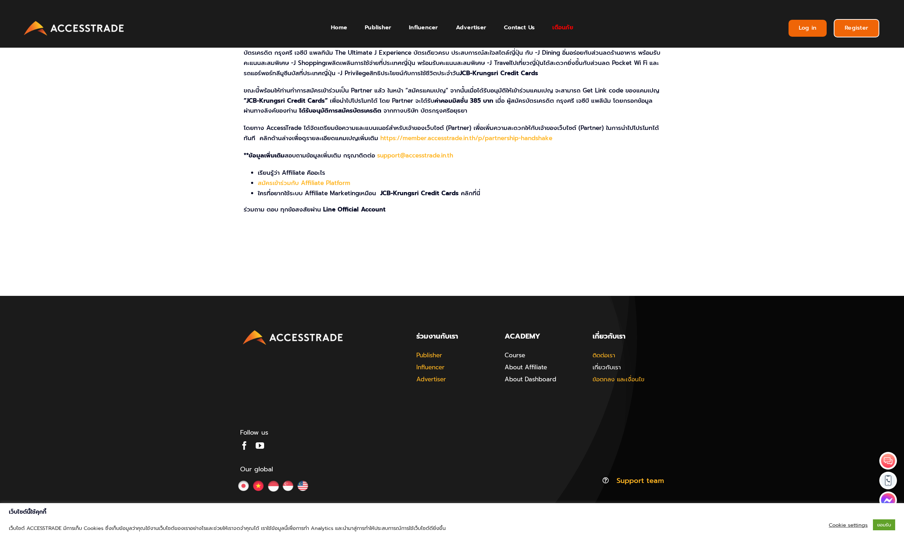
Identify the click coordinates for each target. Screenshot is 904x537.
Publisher (429, 355)
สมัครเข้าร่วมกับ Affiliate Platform (304, 182)
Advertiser (431, 379)
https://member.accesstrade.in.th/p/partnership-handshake (466, 138)
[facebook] (244, 445)
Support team (640, 480)
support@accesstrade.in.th (415, 155)
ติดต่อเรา (604, 355)
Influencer (430, 367)
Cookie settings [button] (848, 525)
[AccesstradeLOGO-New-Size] (74, 21)
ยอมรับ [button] (884, 524)
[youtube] (260, 445)
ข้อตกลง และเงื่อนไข (618, 379)
